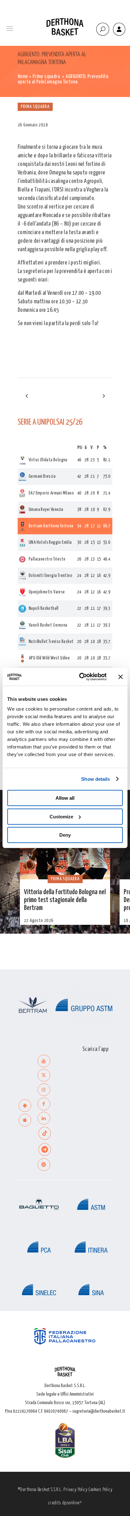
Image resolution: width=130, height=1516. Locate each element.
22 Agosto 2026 (39, 920)
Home (23, 76)
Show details (95, 779)
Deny (65, 835)
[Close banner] (120, 677)
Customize (61, 816)
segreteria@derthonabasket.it (98, 1411)
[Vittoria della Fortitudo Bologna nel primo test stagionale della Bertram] (65, 854)
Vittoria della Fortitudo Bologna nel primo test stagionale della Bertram (65, 900)
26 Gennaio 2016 (33, 125)
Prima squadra (46, 76)
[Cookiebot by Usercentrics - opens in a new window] (80, 677)
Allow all (65, 798)
